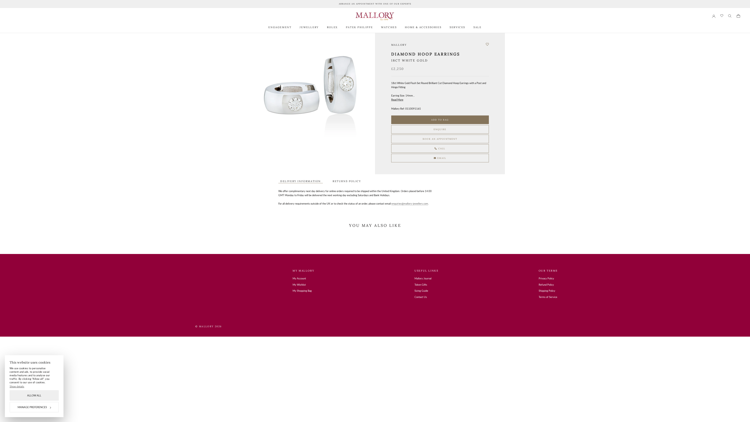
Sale (477, 27)
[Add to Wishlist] (487, 44)
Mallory (399, 44)
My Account (299, 278)
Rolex (332, 27)
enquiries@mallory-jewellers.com (409, 203)
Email (441, 158)
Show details (17, 386)
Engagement (279, 27)
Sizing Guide (421, 290)
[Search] (730, 16)
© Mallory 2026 (208, 326)
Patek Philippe (359, 27)
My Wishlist (299, 284)
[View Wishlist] (721, 16)
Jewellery (309, 27)
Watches (389, 27)
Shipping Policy (547, 290)
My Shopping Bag (302, 290)
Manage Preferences (32, 407)
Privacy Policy (546, 278)
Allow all (34, 395)
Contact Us (420, 297)
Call (441, 148)
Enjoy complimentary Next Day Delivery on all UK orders (375, 4)
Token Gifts (420, 284)
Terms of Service (548, 297)
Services (457, 27)
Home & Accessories (423, 27)
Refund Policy (546, 284)
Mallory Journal (422, 278)
